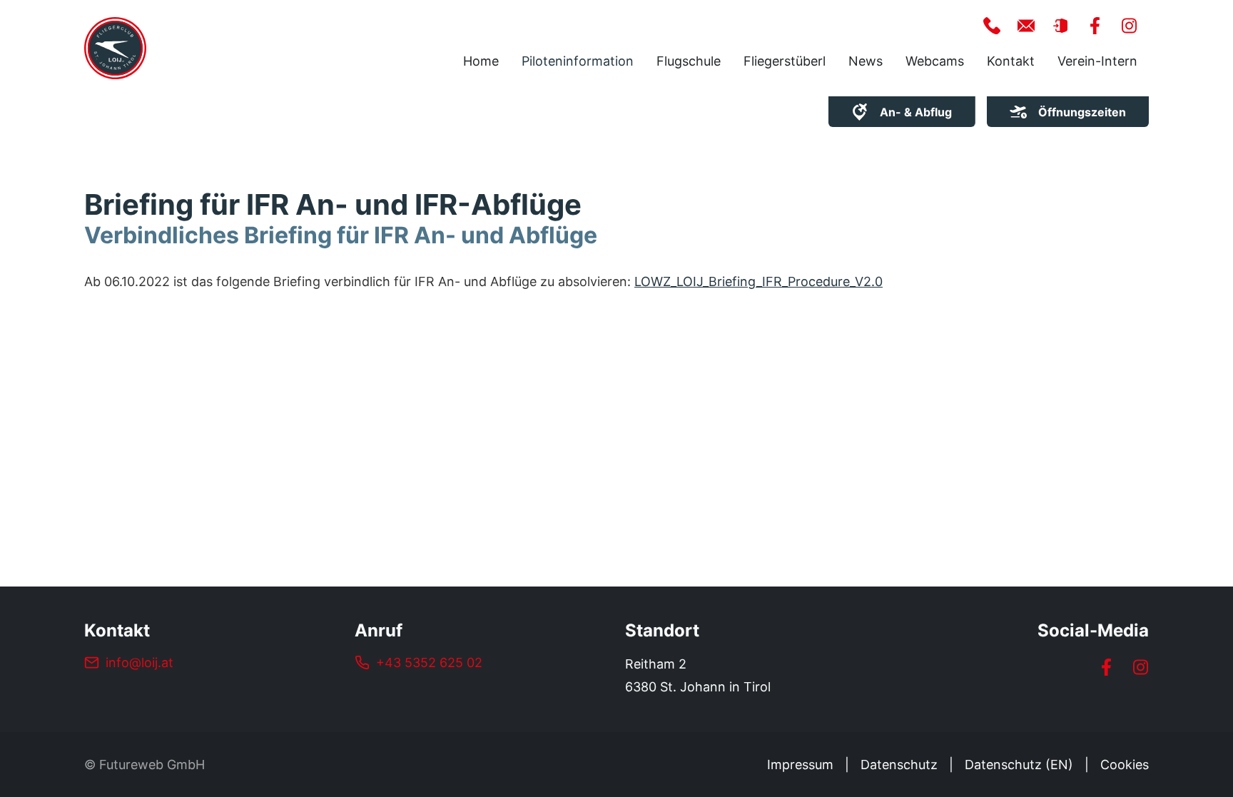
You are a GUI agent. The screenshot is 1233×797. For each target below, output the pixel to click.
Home (481, 61)
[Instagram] (1140, 667)
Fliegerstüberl (785, 61)
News (865, 61)
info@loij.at (139, 662)
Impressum (800, 764)
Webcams (934, 61)
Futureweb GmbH (152, 764)
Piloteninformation (578, 61)
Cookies (1124, 764)
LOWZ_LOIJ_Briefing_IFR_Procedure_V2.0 (758, 281)
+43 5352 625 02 (429, 662)
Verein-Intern (1097, 61)
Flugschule (688, 61)
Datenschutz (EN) (1019, 764)
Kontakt (1011, 61)
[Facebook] (1106, 667)
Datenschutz (899, 764)
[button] (991, 25)
